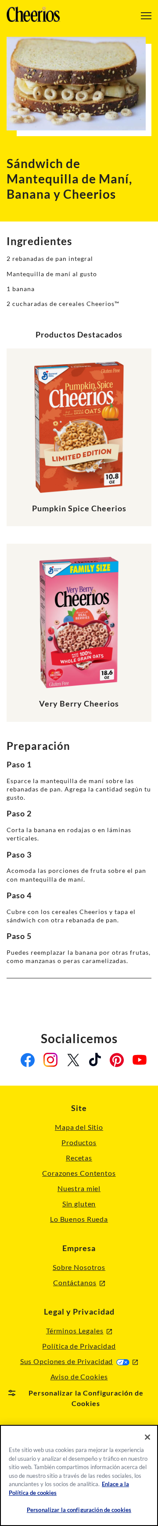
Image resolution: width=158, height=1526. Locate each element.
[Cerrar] (147, 1437)
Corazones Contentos (79, 1173)
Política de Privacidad (78, 1346)
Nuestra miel (79, 1188)
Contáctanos (79, 1282)
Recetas (79, 1157)
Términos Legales (79, 1331)
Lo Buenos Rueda (79, 1219)
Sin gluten (79, 1203)
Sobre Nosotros (79, 1267)
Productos (79, 1142)
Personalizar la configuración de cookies (79, 1509)
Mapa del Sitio (79, 1127)
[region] (79, 1475)
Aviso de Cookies (79, 1376)
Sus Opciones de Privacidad (79, 1361)
